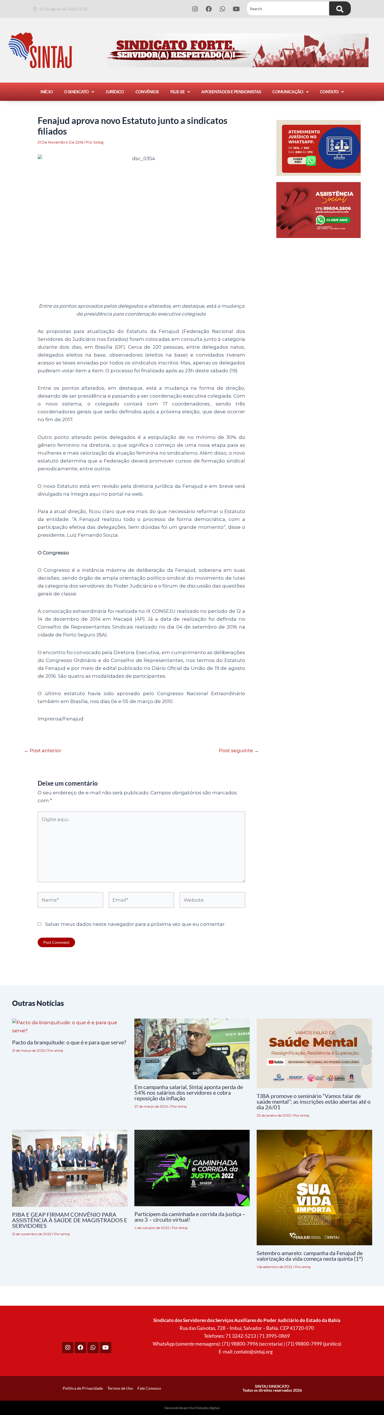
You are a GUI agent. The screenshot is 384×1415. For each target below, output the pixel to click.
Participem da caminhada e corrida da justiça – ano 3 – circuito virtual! (189, 1216)
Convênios (147, 91)
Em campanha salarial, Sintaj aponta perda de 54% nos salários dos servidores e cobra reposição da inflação (188, 1092)
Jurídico (114, 91)
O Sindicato (76, 91)
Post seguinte (239, 750)
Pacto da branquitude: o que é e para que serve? (69, 1042)
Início (46, 91)
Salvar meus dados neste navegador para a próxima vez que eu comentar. (135, 924)
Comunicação (287, 91)
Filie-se (177, 91)
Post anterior (42, 750)
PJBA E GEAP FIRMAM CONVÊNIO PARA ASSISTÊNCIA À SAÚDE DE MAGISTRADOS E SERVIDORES (69, 1220)
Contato (329, 91)
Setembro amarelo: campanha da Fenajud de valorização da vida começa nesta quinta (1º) (310, 1256)
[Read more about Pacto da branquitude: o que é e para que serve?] (69, 1026)
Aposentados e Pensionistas (231, 91)
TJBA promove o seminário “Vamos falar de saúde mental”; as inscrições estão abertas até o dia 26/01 (314, 1101)
